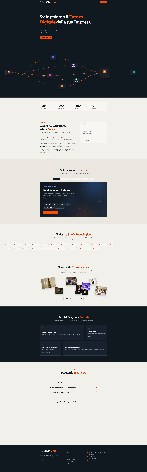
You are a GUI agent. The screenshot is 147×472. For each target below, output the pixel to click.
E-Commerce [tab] (85, 179)
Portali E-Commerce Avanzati (88, 129)
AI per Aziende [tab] (65, 179)
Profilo (64, 2)
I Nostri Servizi (45, 37)
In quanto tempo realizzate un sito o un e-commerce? (63, 387)
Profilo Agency (70, 454)
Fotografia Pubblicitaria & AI (88, 138)
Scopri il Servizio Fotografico (73, 298)
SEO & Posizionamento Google (89, 135)
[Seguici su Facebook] (41, 460)
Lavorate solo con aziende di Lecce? (58, 397)
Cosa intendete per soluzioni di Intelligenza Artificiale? (63, 402)
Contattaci (94, 2)
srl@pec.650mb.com (95, 456)
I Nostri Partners (70, 461)
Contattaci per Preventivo (72, 463)
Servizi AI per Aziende (71, 459)
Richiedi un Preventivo (60, 37)
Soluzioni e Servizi (72, 2)
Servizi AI (81, 2)
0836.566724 (92, 454)
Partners (88, 2)
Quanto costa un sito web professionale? (60, 382)
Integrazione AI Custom (87, 133)
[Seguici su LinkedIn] (43, 460)
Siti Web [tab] (56, 179)
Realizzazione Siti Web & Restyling (89, 126)
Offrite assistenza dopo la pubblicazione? (60, 392)
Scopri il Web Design (50, 212)
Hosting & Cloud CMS (87, 140)
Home (60, 2)
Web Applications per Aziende (89, 131)
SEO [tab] (91, 179)
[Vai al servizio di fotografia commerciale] (48, 283)
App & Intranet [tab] (75, 179)
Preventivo (104, 2)
